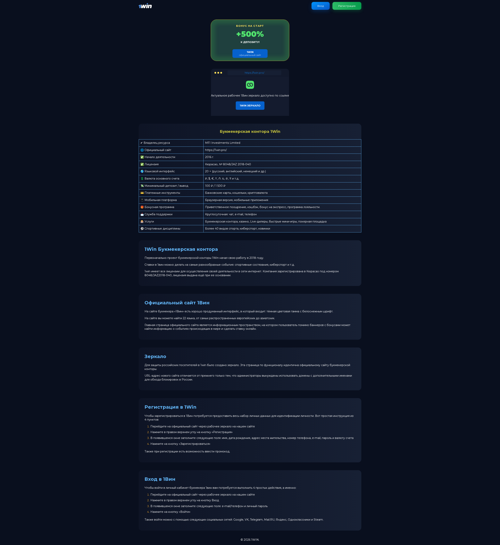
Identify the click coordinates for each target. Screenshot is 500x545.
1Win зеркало (250, 105)
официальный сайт (250, 53)
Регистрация (346, 5)
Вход (320, 5)
